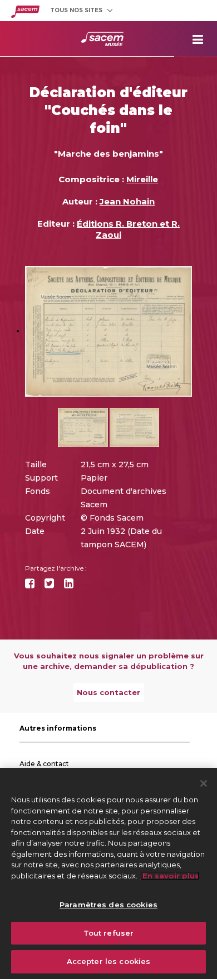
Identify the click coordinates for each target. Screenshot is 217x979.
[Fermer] (203, 783)
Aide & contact (44, 764)
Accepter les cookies (109, 961)
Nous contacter (108, 692)
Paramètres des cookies (108, 904)
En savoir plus (169, 875)
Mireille (142, 179)
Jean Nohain (127, 201)
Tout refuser (108, 932)
